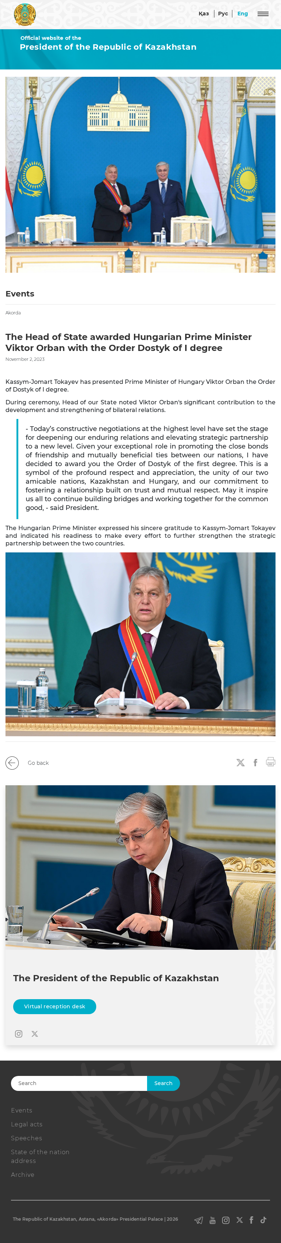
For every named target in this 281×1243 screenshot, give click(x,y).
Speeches (26, 1138)
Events (22, 1110)
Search (163, 1083)
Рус (223, 13)
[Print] (271, 761)
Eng (242, 13)
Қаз (204, 13)
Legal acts (27, 1124)
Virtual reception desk (54, 1006)
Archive (23, 1174)
